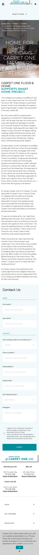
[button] (28, 4)
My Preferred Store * (9, 394)
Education (9, 523)
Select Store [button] (18, 14)
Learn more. (28, 544)
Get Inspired (10, 514)
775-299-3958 (10, 489)
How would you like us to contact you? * (16, 339)
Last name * (6, 318)
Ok (19, 547)
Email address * (8, 366)
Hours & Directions (10, 476)
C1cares (24, 24)
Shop (7, 505)
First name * (6, 304)
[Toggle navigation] (3, 4)
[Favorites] (31, 4)
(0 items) (35, 4)
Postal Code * (7, 380)
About (15, 24)
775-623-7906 (10, 474)
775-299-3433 (29, 474)
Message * (6, 407)
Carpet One (5, 24)
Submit (19, 447)
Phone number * (8, 352)
